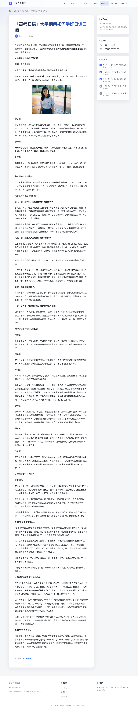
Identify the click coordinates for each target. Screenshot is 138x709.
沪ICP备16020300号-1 (80, 705)
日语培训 (84, 3)
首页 (65, 3)
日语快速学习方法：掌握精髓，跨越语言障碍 (114, 80)
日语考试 (114, 3)
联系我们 (64, 692)
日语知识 (104, 3)
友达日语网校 (26, 658)
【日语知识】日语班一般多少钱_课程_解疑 (114, 87)
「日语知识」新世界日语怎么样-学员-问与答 (114, 94)
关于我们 (64, 688)
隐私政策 (64, 697)
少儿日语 (74, 3)
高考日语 (124, 3)
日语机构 (94, 3)
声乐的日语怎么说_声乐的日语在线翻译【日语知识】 (114, 66)
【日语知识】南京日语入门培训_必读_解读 (114, 73)
